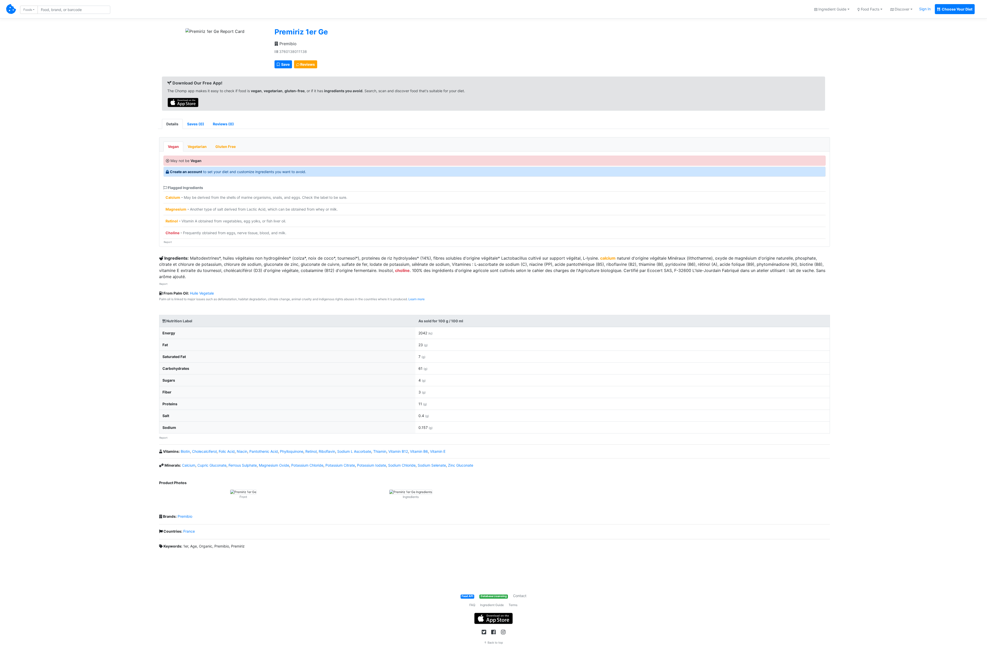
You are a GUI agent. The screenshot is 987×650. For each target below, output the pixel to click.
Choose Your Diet (956, 9)
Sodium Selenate (432, 465)
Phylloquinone (291, 451)
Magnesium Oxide (274, 465)
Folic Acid (227, 451)
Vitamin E (437, 451)
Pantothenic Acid (263, 451)
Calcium (173, 197)
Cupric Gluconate (211, 465)
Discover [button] (901, 9)
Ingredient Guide (492, 605)
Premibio (287, 43)
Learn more (416, 299)
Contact (519, 596)
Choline (172, 233)
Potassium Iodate (371, 465)
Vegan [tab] (173, 146)
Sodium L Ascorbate (354, 451)
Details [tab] (172, 124)
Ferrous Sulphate (243, 465)
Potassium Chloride (307, 465)
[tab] (195, 124)
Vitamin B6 (419, 451)
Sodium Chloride (402, 465)
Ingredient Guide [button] (831, 9)
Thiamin (379, 451)
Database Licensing (494, 596)
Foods (27, 10)
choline (402, 270)
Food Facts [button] (869, 9)
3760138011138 (292, 51)
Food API (467, 596)
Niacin (242, 451)
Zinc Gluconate (460, 465)
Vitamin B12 (398, 451)
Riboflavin (327, 451)
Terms (513, 605)
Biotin (185, 451)
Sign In (925, 9)
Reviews (307, 64)
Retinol (172, 221)
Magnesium (176, 209)
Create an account (186, 171)
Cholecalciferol (204, 451)
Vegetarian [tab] (197, 146)
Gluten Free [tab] (225, 146)
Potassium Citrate (340, 465)
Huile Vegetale (202, 293)
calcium (608, 258)
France (189, 531)
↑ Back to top (493, 642)
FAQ (472, 605)
